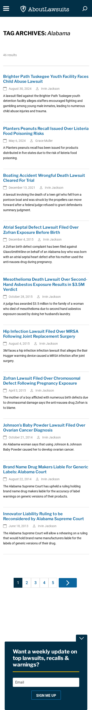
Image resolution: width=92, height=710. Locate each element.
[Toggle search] (85, 8)
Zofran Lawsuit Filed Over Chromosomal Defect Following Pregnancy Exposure (41, 381)
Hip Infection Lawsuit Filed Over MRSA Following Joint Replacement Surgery (41, 334)
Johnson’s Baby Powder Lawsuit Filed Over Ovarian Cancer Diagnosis (44, 428)
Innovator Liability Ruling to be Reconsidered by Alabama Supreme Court (43, 516)
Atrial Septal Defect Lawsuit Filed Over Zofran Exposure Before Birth (41, 230)
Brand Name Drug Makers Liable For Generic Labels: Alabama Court (45, 469)
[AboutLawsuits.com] (45, 8)
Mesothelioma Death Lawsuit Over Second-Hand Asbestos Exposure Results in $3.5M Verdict (45, 284)
